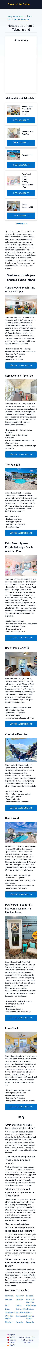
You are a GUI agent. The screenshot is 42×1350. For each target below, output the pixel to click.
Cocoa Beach (21, 1316)
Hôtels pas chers (21, 19)
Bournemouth (21, 1309)
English (12, 1335)
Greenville (30, 1322)
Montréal (8, 1299)
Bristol (7, 1309)
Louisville (19, 1299)
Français (12, 1340)
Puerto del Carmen (30, 1317)
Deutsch (12, 1337)
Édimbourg (9, 1296)
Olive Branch (10, 1312)
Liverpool (29, 1296)
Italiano (12, 1342)
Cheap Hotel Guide (19, 4)
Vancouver (20, 1296)
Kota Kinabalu (21, 1312)
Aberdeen (30, 1309)
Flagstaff (8, 1322)
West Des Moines (9, 1317)
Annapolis (19, 1322)
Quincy (28, 1312)
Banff (7, 1305)
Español (12, 1345)
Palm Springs (31, 1305)
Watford (19, 1305)
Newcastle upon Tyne (30, 1300)
